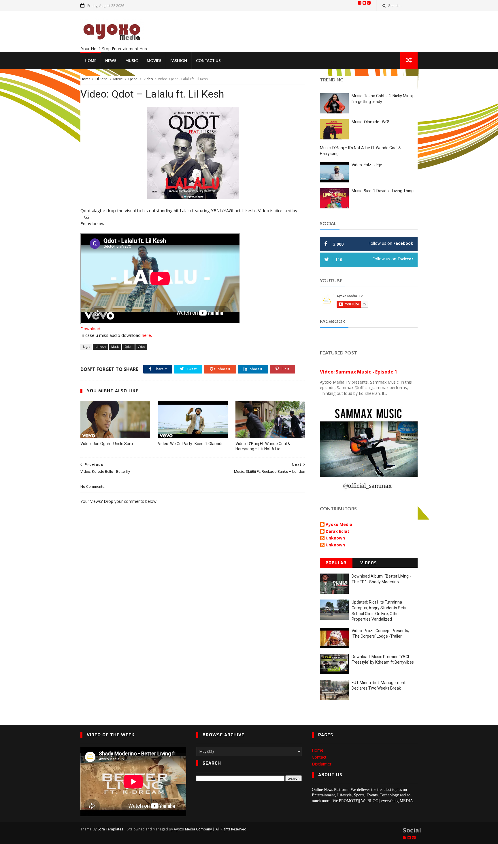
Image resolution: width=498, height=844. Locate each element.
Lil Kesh (101, 78)
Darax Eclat (337, 531)
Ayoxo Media (339, 524)
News (110, 60)
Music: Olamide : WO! (370, 121)
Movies (154, 60)
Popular (336, 563)
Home (90, 60)
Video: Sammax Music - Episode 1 (358, 372)
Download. (90, 328)
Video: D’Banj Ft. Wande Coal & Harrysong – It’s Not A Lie (262, 446)
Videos (368, 563)
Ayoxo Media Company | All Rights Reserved (210, 829)
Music (131, 60)
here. (147, 335)
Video (148, 78)
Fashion (178, 60)
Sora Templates (110, 829)
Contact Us (208, 60)
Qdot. (133, 78)
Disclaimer (321, 764)
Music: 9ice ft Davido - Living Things (384, 190)
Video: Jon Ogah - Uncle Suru (106, 443)
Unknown (335, 538)
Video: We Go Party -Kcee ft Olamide (191, 443)
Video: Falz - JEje (367, 165)
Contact (319, 757)
